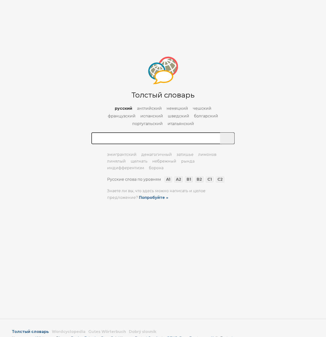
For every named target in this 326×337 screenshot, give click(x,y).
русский (123, 108)
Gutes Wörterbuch (107, 331)
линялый (116, 161)
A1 (168, 179)
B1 (189, 179)
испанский (151, 116)
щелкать (139, 161)
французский (122, 116)
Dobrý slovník (142, 331)
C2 (220, 179)
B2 (199, 179)
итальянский (181, 123)
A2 (178, 179)
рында (188, 161)
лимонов (207, 154)
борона (156, 168)
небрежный (164, 161)
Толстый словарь (30, 331)
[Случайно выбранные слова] (96, 152)
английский (149, 108)
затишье (185, 154)
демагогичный (156, 154)
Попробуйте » (153, 197)
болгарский (206, 116)
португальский (147, 123)
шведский (178, 116)
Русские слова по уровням (134, 179)
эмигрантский (122, 154)
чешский (202, 108)
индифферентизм (125, 168)
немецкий (177, 108)
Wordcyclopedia (68, 331)
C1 (209, 179)
